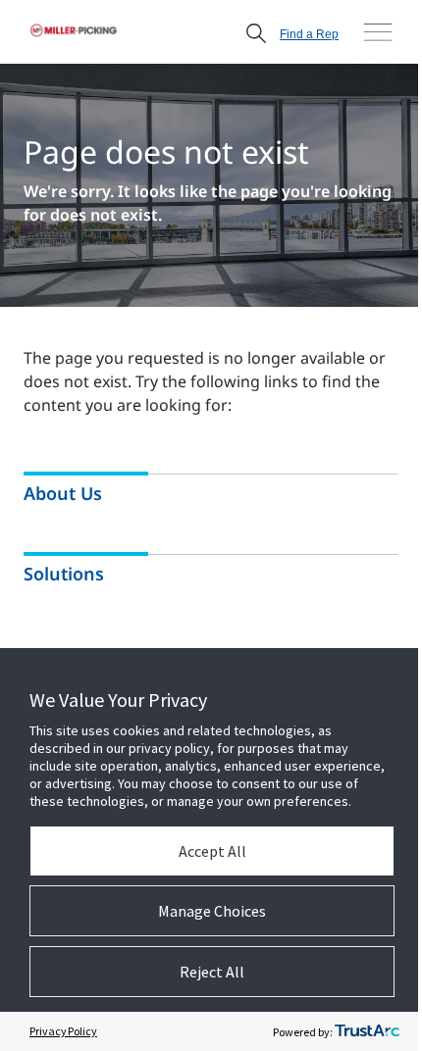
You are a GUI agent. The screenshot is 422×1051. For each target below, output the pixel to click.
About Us (63, 493)
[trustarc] (367, 1031)
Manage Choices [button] (212, 911)
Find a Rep (309, 34)
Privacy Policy (63, 1031)
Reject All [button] (212, 971)
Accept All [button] (212, 851)
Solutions (64, 574)
